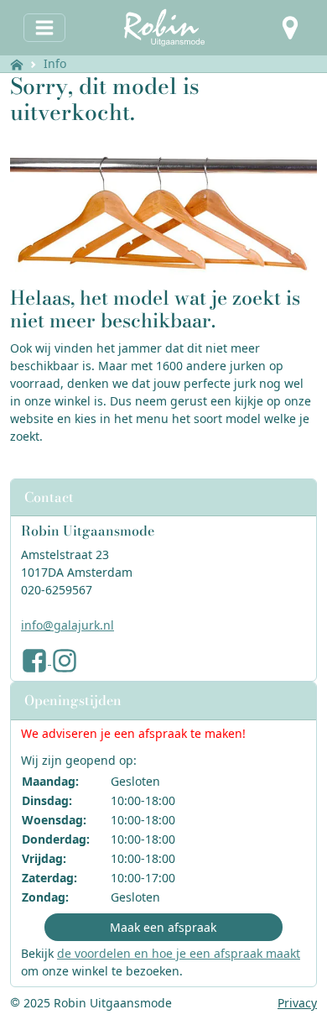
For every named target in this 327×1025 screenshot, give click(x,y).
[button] (290, 27)
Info (55, 63)
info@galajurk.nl (67, 625)
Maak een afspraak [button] (163, 927)
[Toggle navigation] (44, 27)
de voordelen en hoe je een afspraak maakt (178, 953)
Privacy (297, 1003)
